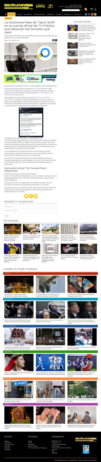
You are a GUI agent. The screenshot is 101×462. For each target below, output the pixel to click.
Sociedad (58, 14)
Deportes (50, 14)
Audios (30, 441)
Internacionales (39, 14)
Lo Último (11, 14)
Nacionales (28, 14)
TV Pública (37, 88)
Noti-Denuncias (32, 446)
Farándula (67, 14)
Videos (30, 443)
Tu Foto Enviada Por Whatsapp (37, 448)
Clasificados (77, 14)
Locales (19, 14)
